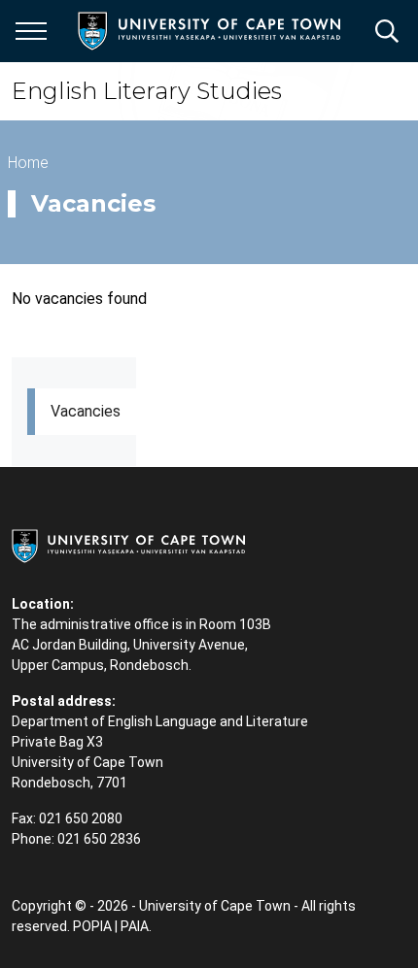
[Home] (128, 544)
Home (28, 162)
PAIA (135, 926)
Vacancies (86, 411)
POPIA (92, 926)
